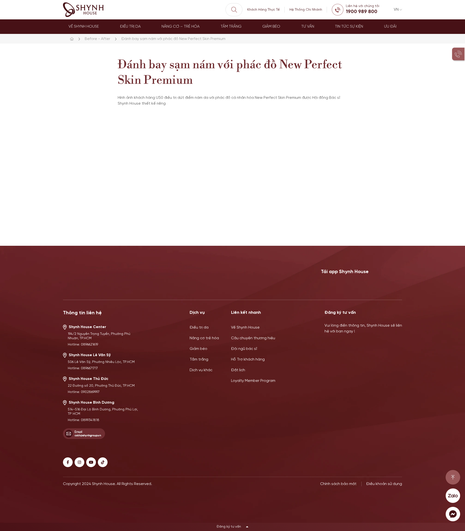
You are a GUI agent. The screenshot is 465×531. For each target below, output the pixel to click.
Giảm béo (271, 26)
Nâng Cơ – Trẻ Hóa (181, 26)
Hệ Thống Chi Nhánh (305, 10)
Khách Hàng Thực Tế (263, 10)
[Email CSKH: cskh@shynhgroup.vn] (84, 433)
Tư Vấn (307, 26)
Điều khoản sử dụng (384, 484)
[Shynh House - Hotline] (453, 477)
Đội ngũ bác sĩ (244, 349)
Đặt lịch (238, 370)
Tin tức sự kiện (349, 26)
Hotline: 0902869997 (84, 392)
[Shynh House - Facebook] (453, 514)
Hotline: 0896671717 (83, 368)
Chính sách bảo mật (338, 484)
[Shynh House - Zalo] (453, 495)
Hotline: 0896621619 (83, 344)
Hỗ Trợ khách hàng (248, 359)
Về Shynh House (84, 26)
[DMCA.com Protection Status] (236, 499)
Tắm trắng (231, 26)
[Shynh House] (83, 9)
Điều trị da (130, 26)
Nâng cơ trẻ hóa (204, 338)
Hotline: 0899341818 (83, 420)
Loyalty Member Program (253, 381)
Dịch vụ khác (201, 370)
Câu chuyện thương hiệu (253, 338)
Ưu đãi (390, 26)
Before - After (97, 39)
